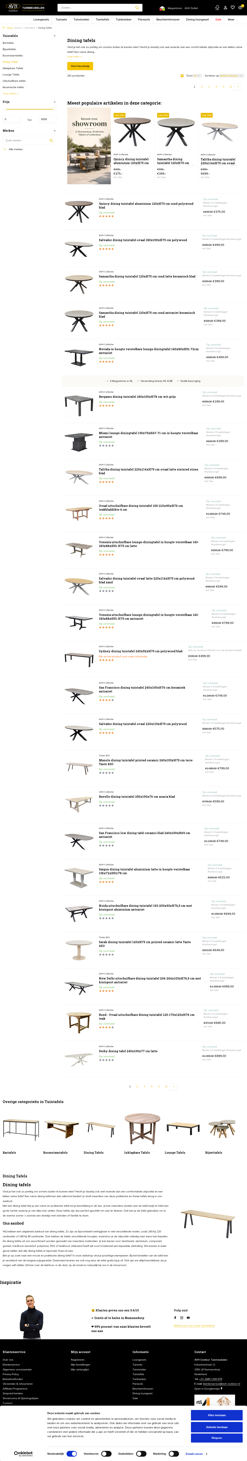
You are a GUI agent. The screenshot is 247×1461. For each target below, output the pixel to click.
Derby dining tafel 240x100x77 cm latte (128, 1051)
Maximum (47, 119)
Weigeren (217, 1438)
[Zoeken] (137, 7)
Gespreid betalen (13, 1393)
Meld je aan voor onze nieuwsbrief (194, 1325)
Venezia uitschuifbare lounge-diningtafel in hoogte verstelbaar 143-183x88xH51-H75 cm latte (149, 544)
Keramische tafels (13, 87)
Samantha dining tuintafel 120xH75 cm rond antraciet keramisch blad (176, 161)
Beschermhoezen (158, 20)
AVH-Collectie (106, 199)
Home (17, 27)
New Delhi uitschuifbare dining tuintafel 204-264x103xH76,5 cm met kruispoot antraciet (150, 980)
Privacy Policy (11, 1374)
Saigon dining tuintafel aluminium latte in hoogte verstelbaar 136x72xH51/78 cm (144, 871)
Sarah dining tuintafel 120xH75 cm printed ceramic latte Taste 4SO (145, 944)
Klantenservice (11, 1364)
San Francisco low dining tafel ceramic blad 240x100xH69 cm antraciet (144, 835)
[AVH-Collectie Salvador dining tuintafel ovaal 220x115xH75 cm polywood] (79, 732)
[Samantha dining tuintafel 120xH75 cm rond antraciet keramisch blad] (176, 132)
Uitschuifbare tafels (14, 80)
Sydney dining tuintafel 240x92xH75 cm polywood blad (140, 651)
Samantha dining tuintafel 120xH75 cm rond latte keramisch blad (147, 276)
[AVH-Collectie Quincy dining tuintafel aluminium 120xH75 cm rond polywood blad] (79, 211)
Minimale (11, 119)
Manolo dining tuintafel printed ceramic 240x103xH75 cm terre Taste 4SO (146, 762)
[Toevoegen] (145, 174)
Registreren (77, 1359)
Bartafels (8, 42)
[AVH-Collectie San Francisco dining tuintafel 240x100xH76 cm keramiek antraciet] (79, 695)
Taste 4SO (104, 755)
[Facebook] (175, 1318)
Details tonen (194, 1453)
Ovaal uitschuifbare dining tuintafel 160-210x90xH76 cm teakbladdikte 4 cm (141, 507)
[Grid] (182, 75)
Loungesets (67, 20)
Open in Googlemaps (207, 1388)
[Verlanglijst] (233, 7)
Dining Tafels (10, 61)
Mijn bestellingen (80, 1364)
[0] (239, 7)
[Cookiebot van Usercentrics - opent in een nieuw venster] (23, 1454)
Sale (192, 20)
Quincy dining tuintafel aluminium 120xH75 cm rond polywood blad (131, 161)
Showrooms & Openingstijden (21, 1398)
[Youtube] (188, 1318)
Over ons (8, 1359)
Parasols (141, 20)
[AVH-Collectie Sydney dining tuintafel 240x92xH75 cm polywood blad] (79, 659)
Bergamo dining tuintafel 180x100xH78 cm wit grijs (137, 396)
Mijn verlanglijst (80, 1369)
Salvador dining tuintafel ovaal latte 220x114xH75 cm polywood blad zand (147, 580)
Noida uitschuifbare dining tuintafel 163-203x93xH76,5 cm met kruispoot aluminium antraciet (145, 907)
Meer (203, 20)
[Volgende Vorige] (238, 86)
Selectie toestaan (217, 1427)
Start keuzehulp (80, 66)
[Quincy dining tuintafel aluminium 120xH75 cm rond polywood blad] (133, 132)
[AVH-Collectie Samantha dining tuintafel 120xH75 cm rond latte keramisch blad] (79, 284)
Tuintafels (111, 20)
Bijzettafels (9, 49)
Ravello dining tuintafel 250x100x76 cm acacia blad (137, 796)
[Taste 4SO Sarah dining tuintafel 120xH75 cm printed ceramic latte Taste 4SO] (79, 950)
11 (230, 86)
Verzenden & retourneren (18, 1383)
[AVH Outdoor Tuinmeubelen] (25, 7)
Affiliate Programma (15, 1388)
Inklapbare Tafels (13, 68)
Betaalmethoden (13, 1379)
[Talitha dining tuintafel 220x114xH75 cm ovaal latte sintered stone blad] (220, 132)
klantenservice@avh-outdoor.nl (221, 1383)
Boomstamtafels (13, 55)
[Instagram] (181, 1318)
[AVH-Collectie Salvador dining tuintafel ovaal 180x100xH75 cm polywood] (79, 248)
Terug (9, 27)
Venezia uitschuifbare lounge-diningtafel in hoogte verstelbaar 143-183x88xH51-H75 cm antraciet (149, 616)
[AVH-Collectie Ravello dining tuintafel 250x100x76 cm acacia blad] (79, 804)
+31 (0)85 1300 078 (210, 1379)
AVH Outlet (191, 8)
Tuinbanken (126, 20)
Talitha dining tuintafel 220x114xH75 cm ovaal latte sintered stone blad (219, 162)
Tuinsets (82, 20)
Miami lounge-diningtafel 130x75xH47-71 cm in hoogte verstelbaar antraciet (148, 435)
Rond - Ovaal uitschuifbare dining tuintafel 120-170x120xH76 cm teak (147, 1016)
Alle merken (15, 149)
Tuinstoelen (96, 20)
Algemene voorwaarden (17, 1369)
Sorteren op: (212, 75)
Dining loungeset (178, 20)
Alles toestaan (217, 1415)
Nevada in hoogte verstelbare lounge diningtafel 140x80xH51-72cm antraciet (149, 351)
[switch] (106, 1454)
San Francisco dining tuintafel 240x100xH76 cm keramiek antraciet (142, 689)
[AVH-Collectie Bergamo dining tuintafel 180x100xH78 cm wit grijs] (79, 404)
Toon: (189, 75)
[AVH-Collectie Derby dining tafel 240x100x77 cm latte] (79, 1059)
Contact (7, 1403)
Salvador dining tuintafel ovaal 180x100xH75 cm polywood (143, 240)
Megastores (175, 8)
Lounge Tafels (11, 74)
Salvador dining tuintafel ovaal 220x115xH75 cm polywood (143, 724)
